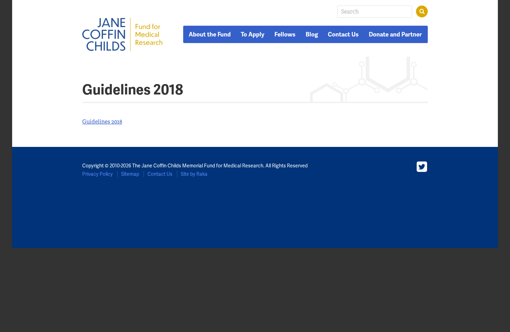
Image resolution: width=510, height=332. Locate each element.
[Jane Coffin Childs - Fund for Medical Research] (122, 34)
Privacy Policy (97, 174)
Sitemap (130, 174)
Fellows (285, 34)
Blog (312, 34)
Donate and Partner (395, 34)
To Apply (252, 34)
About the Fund (210, 34)
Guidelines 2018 (102, 121)
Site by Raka (194, 174)
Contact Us (343, 34)
